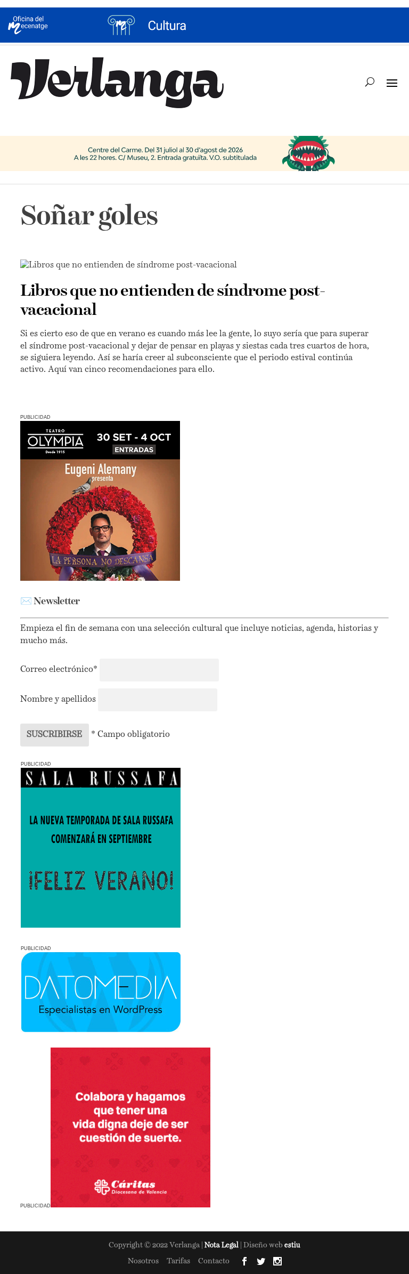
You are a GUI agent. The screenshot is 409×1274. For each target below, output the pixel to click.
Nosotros (143, 1261)
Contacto (214, 1261)
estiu (292, 1245)
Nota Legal (222, 1245)
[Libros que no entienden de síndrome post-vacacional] (197, 265)
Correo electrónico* (60, 670)
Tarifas (178, 1261)
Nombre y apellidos (58, 699)
